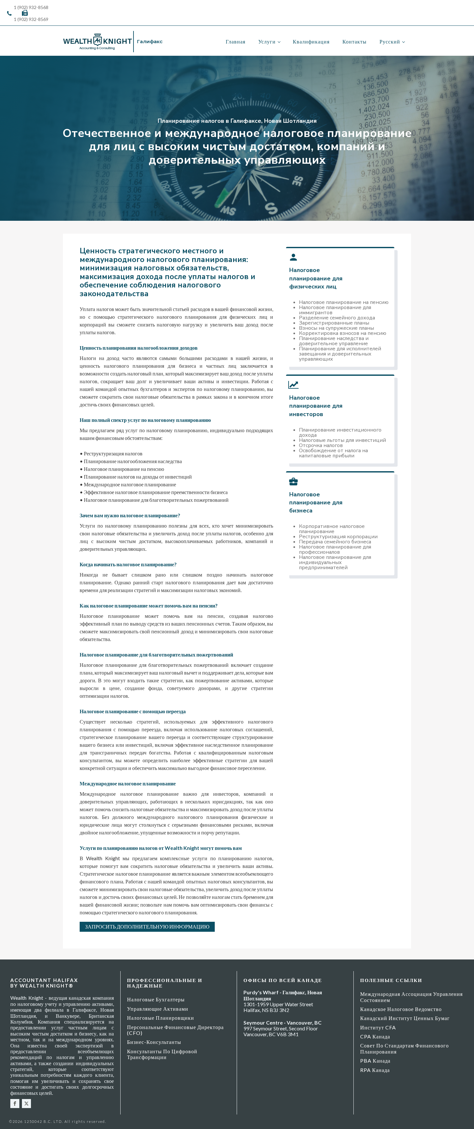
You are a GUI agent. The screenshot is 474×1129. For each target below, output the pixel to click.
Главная (235, 41)
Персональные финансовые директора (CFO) (175, 1030)
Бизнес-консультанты (154, 1042)
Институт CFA (378, 1027)
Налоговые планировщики (160, 1018)
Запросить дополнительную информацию (147, 926)
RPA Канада (375, 1070)
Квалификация (311, 41)
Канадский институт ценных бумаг (405, 1018)
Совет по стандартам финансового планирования (404, 1048)
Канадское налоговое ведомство (401, 1009)
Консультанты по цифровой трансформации (162, 1054)
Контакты (354, 41)
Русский (390, 41)
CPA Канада (375, 1036)
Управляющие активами (157, 1009)
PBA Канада (375, 1060)
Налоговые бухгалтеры (156, 999)
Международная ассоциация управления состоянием (411, 997)
